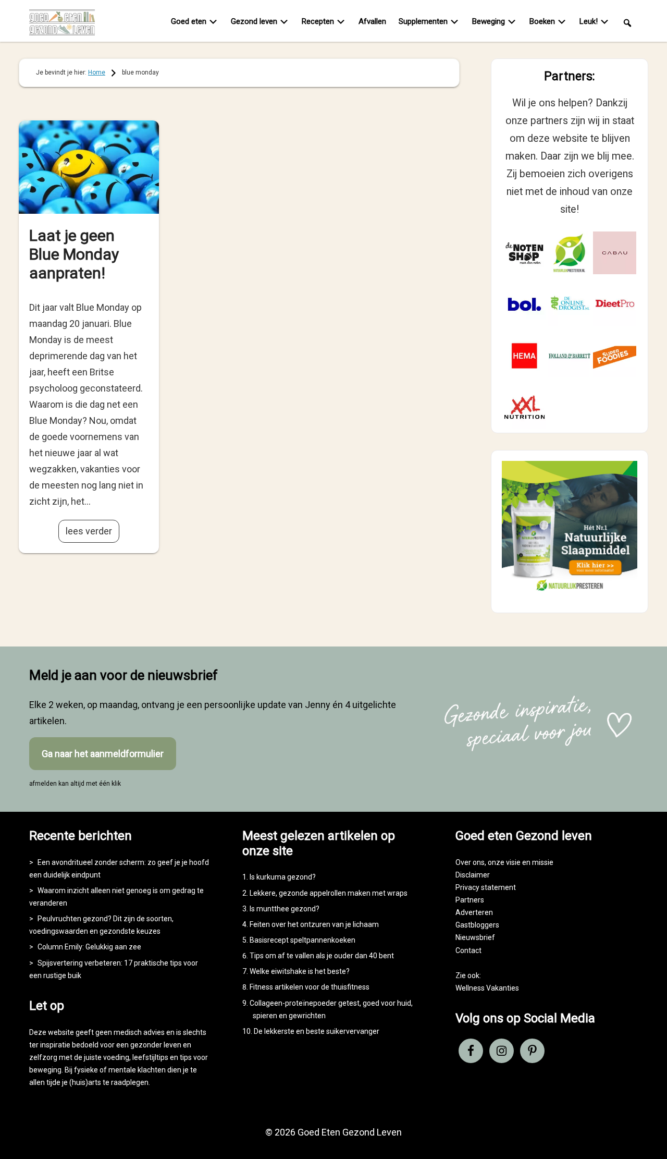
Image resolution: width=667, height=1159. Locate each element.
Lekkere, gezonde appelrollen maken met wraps (328, 893)
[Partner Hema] (524, 356)
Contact (468, 950)
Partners (469, 900)
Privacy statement (485, 887)
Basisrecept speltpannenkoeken (302, 940)
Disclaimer (472, 875)
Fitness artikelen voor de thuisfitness (309, 987)
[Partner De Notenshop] (524, 253)
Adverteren (474, 912)
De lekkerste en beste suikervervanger (316, 1031)
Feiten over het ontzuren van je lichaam (314, 924)
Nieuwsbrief (475, 937)
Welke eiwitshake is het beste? (300, 971)
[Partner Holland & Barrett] (569, 356)
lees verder (89, 531)
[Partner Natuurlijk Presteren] (569, 253)
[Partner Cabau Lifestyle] (614, 253)
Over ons (470, 862)
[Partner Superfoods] (614, 356)
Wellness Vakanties (487, 988)
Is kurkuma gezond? (283, 877)
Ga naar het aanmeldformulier (103, 753)
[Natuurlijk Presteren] (569, 593)
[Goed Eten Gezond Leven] (68, 22)
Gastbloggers (477, 925)
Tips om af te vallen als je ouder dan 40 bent (322, 955)
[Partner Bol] (524, 304)
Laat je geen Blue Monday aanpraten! (74, 254)
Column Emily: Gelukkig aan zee (89, 947)
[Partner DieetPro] (614, 304)
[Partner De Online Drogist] (569, 304)
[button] (627, 22)
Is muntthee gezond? (284, 909)
